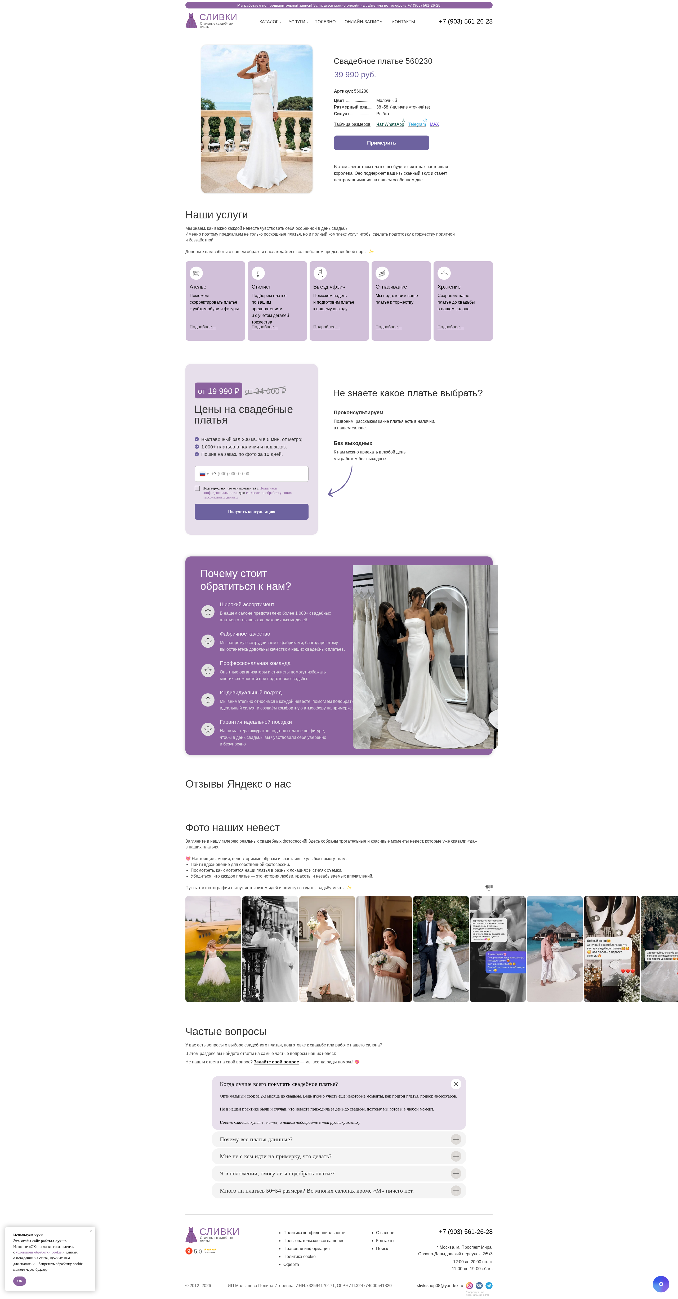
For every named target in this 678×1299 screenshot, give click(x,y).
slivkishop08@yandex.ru (440, 1285)
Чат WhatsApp (390, 124)
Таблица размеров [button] (352, 124)
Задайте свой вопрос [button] (276, 1062)
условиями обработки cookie (38, 1252)
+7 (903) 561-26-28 (466, 21)
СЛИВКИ (218, 17)
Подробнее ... (265, 327)
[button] (381, 143)
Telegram (417, 124)
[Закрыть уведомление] (91, 1231)
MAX (434, 124)
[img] (191, 20)
